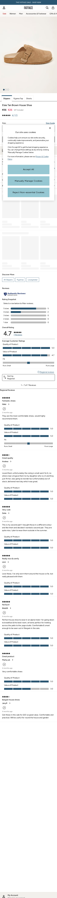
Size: (4, 123)
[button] (4, 89)
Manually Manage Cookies (28, 181)
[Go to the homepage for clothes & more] (28, 7)
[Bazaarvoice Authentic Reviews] (14, 294)
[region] (28, 163)
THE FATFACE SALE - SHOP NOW (28, 2)
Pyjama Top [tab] (18, 98)
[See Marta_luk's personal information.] (12, 660)
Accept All (28, 169)
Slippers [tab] (6, 98)
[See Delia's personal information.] (9, 513)
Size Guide (50, 123)
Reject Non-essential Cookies (28, 192)
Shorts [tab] (29, 98)
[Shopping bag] (53, 8)
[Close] (50, 128)
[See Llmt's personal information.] (8, 562)
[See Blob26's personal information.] (10, 608)
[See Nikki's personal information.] (9, 404)
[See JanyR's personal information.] (10, 703)
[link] (4, 8)
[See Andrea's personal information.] (11, 461)
